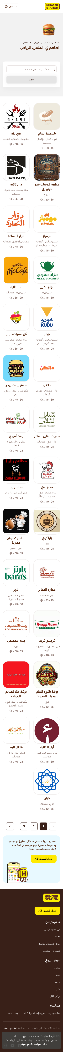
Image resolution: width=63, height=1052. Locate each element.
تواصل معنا (13, 1013)
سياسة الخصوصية (14, 1028)
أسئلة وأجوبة (54, 1013)
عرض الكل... (54, 996)
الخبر (58, 989)
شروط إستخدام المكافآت (33, 1013)
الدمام (57, 967)
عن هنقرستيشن (52, 929)
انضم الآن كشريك (51, 951)
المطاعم (47, 43)
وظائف (57, 936)
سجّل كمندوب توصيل (49, 943)
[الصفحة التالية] (10, 826)
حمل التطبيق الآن (44, 858)
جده (58, 975)
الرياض (36, 43)
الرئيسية (57, 43)
